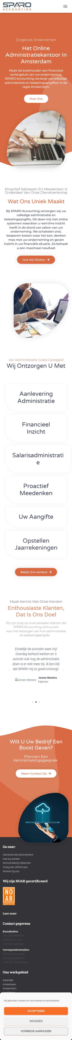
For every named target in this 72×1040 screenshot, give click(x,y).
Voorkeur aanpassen (36, 1031)
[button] (9, 670)
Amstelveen (9, 984)
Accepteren (36, 1011)
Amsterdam (9, 988)
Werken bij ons (11, 871)
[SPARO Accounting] (19, 6)
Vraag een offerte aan (15, 867)
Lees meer (10, 913)
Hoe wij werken (11, 858)
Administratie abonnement (18, 854)
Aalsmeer (8, 980)
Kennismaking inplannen (17, 862)
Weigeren (36, 1021)
